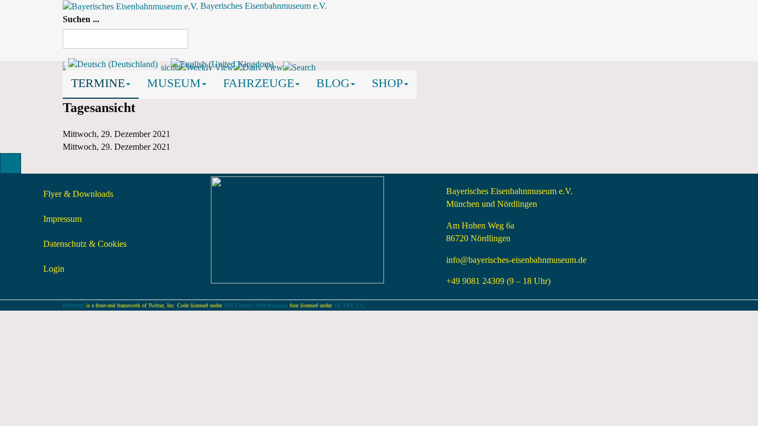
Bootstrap (73, 305)
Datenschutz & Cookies (85, 243)
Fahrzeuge (258, 83)
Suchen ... (81, 19)
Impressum (62, 219)
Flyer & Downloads (78, 194)
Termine (98, 83)
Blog (333, 83)
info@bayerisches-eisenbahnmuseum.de (516, 260)
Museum (174, 83)
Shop (387, 83)
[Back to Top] (10, 163)
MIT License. (239, 305)
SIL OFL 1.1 (348, 305)
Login (53, 268)
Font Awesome (271, 305)
